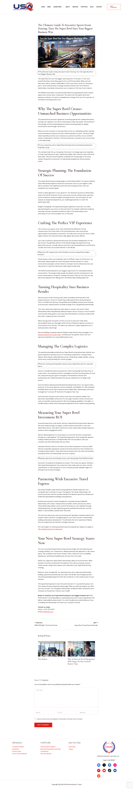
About (68, 7)
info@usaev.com (47, 612)
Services (75, 7)
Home (43, 7)
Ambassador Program (48, 747)
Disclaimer (15, 749)
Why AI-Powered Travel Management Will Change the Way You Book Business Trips (81, 661)
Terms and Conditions (19, 754)
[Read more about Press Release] (51, 649)
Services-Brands (46, 754)
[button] (62, 7)
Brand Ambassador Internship (51, 749)
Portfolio (84, 7)
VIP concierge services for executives (50, 529)
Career (71, 749)
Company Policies (18, 747)
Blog (92, 7)
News (49, 7)
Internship (72, 747)
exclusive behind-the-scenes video (49, 335)
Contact (99, 7)
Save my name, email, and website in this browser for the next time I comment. (60, 719)
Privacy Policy (16, 751)
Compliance (44, 751)
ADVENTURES (57, 7)
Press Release (42, 659)
